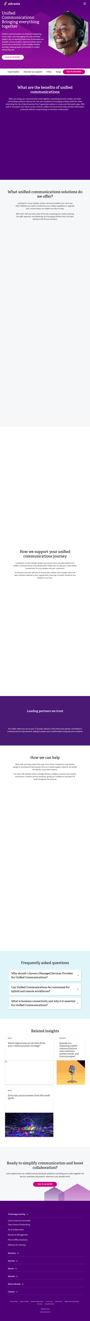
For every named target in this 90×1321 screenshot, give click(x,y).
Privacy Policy (14, 1301)
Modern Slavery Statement (72, 1301)
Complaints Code (49, 1304)
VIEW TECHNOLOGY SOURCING (19, 1221)
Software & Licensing (17, 1245)
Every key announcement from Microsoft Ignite (29, 1097)
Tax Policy (39, 1304)
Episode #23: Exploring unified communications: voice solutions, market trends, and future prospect (69, 1050)
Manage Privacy (45, 1309)
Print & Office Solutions (17, 1240)
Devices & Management (18, 1235)
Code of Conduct (24, 1301)
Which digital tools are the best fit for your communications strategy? (26, 1044)
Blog (10, 1038)
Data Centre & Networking (19, 1225)
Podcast (62, 1038)
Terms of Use (49, 1301)
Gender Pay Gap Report (37, 1301)
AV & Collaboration (16, 1230)
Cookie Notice (58, 1301)
